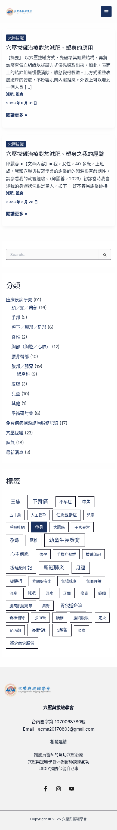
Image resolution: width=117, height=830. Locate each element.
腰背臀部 (20, 356)
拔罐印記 (93, 554)
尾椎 (34, 540)
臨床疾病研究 (19, 299)
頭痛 (62, 630)
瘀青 (84, 593)
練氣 (10, 442)
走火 (102, 617)
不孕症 (65, 501)
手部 (15, 317)
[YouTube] (71, 789)
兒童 (15, 393)
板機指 (16, 581)
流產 (13, 593)
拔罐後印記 (21, 567)
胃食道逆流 (71, 605)
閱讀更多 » (16, 115)
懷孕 (43, 554)
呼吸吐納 (17, 527)
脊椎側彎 (17, 617)
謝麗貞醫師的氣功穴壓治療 (58, 754)
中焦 (86, 501)
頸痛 (81, 630)
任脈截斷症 (66, 514)
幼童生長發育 (64, 540)
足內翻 (15, 630)
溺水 (49, 593)
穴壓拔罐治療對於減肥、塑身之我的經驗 (55, 153)
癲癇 (102, 593)
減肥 (10, 94)
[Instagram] (58, 789)
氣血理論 (93, 581)
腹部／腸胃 (22, 366)
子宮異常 (82, 527)
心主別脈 (19, 554)
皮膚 (15, 384)
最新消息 (14, 452)
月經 (80, 567)
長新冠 (38, 630)
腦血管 (40, 617)
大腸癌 (59, 527)
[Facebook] (45, 789)
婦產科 (23, 374)
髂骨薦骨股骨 (22, 643)
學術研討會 (22, 413)
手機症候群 (66, 554)
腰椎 (60, 617)
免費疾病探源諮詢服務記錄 (32, 423)
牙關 (67, 593)
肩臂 (46, 605)
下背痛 (40, 501)
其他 (15, 403)
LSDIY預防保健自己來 (58, 768)
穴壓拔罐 (16, 38)
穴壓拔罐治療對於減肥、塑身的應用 (49, 47)
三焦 (15, 501)
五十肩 (15, 515)
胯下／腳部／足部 (28, 327)
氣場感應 (68, 581)
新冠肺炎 (54, 567)
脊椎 (15, 337)
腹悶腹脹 (81, 617)
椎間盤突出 (41, 581)
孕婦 (14, 540)
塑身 (19, 94)
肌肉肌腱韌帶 (21, 605)
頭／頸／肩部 (24, 307)
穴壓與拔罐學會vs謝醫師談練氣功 (58, 761)
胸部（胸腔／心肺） (31, 346)
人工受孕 (38, 515)
